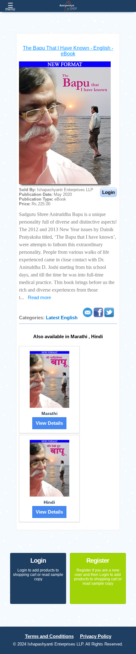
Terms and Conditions (49, 636)
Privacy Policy (95, 636)
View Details (49, 423)
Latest (53, 317)
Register (97, 560)
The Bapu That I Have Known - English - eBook (68, 50)
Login (38, 560)
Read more (39, 297)
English (69, 317)
